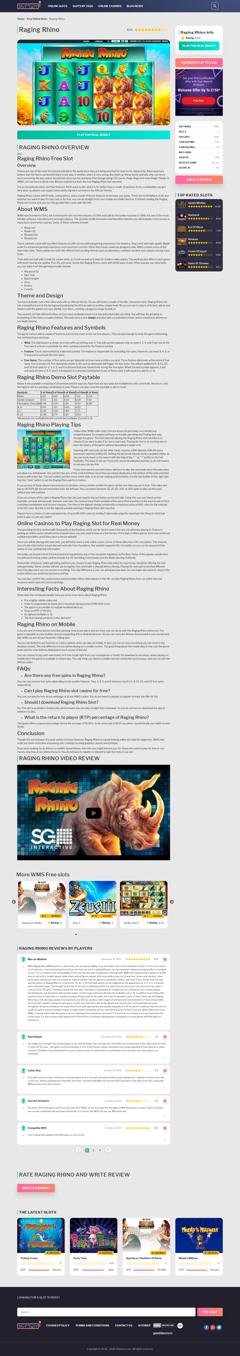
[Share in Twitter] (219, 1327)
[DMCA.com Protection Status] (164, 1325)
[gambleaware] (162, 1332)
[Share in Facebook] (206, 1327)
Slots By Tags (83, 6)
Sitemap (144, 1325)
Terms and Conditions (92, 1325)
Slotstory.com (123, 1348)
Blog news (135, 6)
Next (172, 902)
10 (108, 934)
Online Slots (57, 6)
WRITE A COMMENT (36, 1188)
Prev (14, 902)
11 (111, 934)
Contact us (123, 1325)
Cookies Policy (58, 1325)
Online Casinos (109, 6)
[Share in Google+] (212, 1327)
